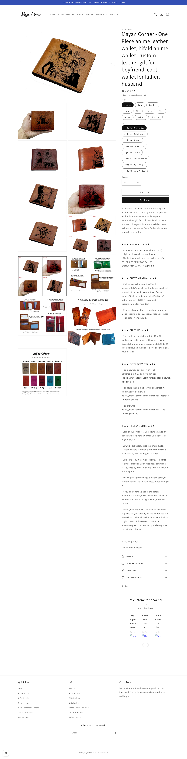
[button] (70, 14)
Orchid (127, 117)
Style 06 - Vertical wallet (135, 158)
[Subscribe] (115, 733)
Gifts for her (23, 702)
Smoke (127, 105)
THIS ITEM (140, 299)
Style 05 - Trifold (132, 152)
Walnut (141, 117)
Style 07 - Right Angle (134, 165)
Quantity (125, 177)
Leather (152, 105)
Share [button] (127, 586)
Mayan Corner (89, 753)
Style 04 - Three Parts (134, 146)
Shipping (125, 95)
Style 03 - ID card (132, 140)
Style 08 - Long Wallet (134, 171)
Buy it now (145, 200)
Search (21, 688)
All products (23, 693)
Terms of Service (25, 712)
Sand (140, 105)
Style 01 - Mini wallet (134, 128)
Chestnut (155, 117)
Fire (138, 111)
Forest (149, 111)
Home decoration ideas (28, 707)
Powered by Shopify (101, 753)
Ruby (126, 111)
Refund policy (24, 717)
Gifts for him (23, 698)
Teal (161, 111)
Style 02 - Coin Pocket (134, 134)
